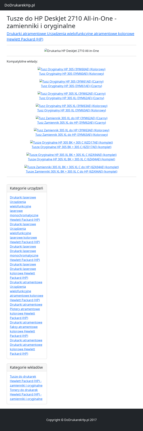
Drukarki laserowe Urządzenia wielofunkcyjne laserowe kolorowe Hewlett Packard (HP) (25, 233)
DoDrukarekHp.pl (19, 5)
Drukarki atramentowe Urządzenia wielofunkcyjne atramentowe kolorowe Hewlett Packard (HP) (26, 291)
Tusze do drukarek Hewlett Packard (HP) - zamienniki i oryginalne (26, 380)
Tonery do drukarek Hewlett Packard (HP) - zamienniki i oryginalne (26, 394)
